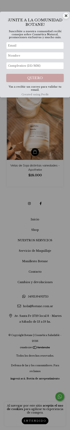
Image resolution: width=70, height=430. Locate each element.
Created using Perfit (35, 94)
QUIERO (35, 78)
